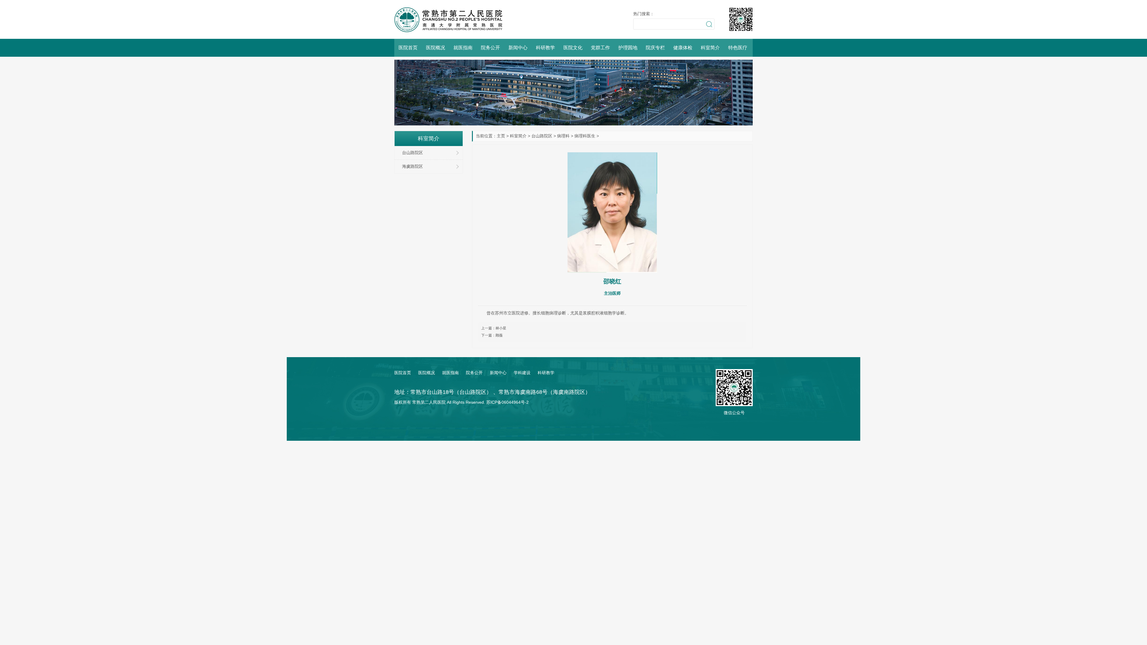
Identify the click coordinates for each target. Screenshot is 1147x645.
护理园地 (627, 47)
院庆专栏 (655, 47)
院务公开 (490, 47)
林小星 (501, 328)
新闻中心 (518, 47)
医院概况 (435, 47)
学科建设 (522, 372)
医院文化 (572, 47)
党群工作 (600, 47)
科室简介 (710, 47)
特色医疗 (737, 47)
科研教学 (545, 47)
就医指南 (463, 47)
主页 (501, 135)
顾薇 (499, 335)
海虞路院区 (412, 166)
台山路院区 (541, 135)
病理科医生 (584, 135)
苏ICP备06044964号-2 (507, 402)
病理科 (563, 135)
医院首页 (408, 47)
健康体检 (682, 47)
